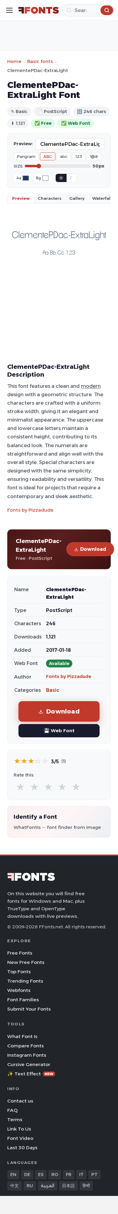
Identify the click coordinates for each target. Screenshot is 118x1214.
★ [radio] (20, 787)
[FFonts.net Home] (38, 10)
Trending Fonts (25, 981)
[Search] (106, 10)
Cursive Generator (28, 1064)
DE (27, 1174)
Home (14, 61)
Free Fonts (19, 953)
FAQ (12, 1110)
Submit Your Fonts (29, 1009)
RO (54, 1174)
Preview (21, 198)
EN (13, 1174)
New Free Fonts (25, 962)
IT (81, 1174)
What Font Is (22, 1036)
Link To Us (19, 1129)
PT (94, 1174)
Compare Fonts (25, 1046)
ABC (47, 156)
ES (41, 1174)
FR (68, 1174)
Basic (52, 690)
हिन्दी (86, 1185)
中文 (14, 1185)
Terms (14, 1119)
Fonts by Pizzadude (30, 510)
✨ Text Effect (30, 1074)
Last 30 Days (22, 1147)
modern (91, 386)
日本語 (68, 1185)
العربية (47, 1185)
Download (93, 549)
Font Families (23, 999)
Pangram (26, 156)
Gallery (76, 198)
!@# (94, 156)
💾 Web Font (59, 730)
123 (78, 156)
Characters (49, 198)
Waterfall (102, 198)
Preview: (23, 143)
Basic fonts (40, 61)
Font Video (20, 1138)
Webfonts (19, 990)
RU (30, 1185)
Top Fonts (19, 971)
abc (63, 156)
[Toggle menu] (9, 10)
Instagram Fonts (26, 1055)
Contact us (20, 1101)
